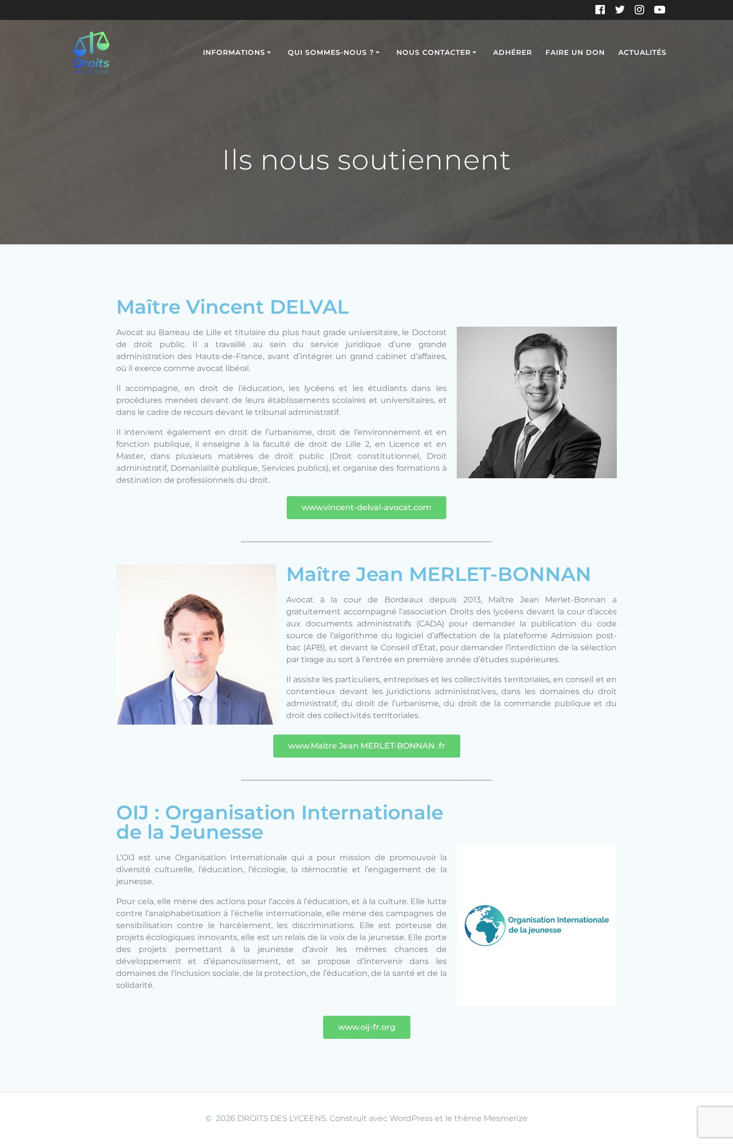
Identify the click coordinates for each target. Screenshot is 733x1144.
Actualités (642, 52)
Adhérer (512, 52)
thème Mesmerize (491, 1118)
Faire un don (575, 52)
